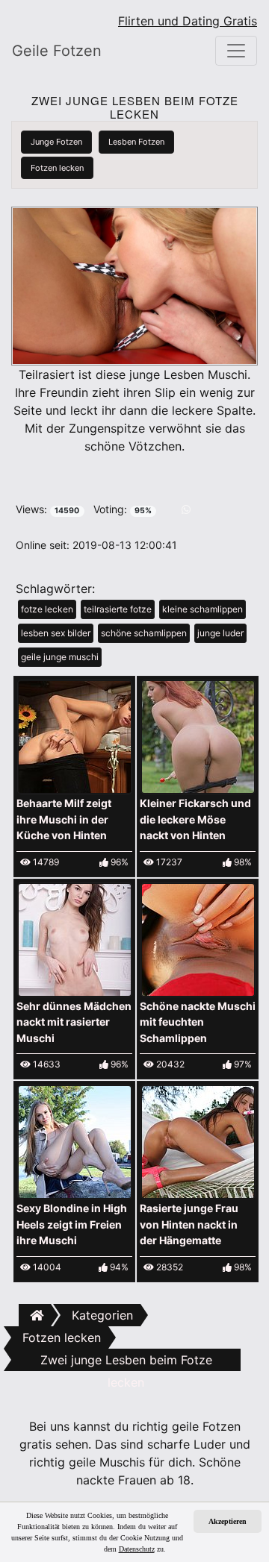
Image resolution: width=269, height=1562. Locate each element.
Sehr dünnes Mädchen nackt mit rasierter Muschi (74, 1022)
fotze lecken (47, 609)
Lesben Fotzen (136, 142)
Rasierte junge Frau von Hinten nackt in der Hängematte (189, 1224)
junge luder (220, 633)
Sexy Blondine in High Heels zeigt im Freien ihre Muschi (71, 1224)
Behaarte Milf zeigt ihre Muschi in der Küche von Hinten (63, 819)
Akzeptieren (227, 1521)
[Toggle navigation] (236, 51)
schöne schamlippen (144, 633)
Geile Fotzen (57, 51)
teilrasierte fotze (118, 609)
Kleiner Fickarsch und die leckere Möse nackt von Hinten (195, 819)
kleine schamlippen (202, 609)
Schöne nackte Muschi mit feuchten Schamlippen (198, 1022)
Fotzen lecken (57, 168)
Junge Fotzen (56, 142)
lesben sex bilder (55, 633)
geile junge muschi (60, 656)
